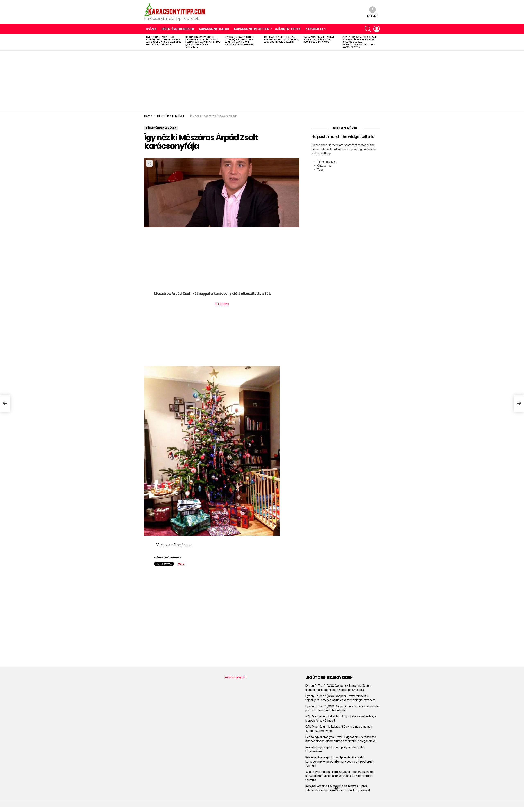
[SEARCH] (368, 29)
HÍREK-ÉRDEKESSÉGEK (177, 29)
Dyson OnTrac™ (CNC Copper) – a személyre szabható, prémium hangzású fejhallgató (239, 40)
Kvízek (151, 29)
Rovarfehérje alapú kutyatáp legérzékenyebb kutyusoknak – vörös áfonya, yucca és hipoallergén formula (339, 761)
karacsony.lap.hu (235, 677)
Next (378, 42)
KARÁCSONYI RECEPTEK (251, 29)
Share (149, 163)
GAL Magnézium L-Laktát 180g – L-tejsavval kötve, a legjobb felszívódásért (281, 39)
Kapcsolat (315, 29)
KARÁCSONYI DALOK (214, 29)
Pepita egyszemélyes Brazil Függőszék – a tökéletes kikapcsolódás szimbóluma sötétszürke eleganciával (359, 41)
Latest (372, 15)
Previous (146, 42)
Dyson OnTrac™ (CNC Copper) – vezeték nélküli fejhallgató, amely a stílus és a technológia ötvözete (202, 41)
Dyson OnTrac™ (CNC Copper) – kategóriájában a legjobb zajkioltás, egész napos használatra (163, 40)
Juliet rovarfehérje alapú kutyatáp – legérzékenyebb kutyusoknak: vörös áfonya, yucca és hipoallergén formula (339, 776)
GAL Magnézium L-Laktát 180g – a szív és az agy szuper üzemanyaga (318, 39)
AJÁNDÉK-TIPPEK (288, 29)
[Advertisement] (262, 81)
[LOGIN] (376, 29)
